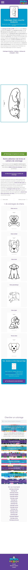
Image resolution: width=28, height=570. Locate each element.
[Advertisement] (14, 70)
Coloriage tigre (14, 501)
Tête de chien (14, 335)
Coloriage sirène (14, 518)
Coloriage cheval (14, 507)
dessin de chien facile (10, 373)
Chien (17, 52)
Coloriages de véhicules (14, 468)
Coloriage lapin (14, 514)
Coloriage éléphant (14, 516)
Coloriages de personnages (14, 455)
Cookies (14, 567)
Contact (14, 564)
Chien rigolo (14, 310)
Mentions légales (14, 565)
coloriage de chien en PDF (8, 28)
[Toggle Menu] (2, 2)
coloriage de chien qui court (13, 188)
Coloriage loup (14, 503)
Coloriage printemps (14, 489)
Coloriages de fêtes (14, 481)
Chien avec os (14, 208)
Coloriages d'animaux (14, 441)
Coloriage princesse (14, 520)
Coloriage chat (14, 509)
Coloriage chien (14, 512)
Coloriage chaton (14, 511)
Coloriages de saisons (14, 474)
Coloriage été (14, 491)
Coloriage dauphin (14, 494)
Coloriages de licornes (14, 461)
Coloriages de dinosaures (14, 448)
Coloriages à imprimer (8, 51)
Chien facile (14, 259)
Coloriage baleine (14, 496)
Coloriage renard (14, 505)
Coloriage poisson (14, 492)
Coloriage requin (14, 498)
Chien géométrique (14, 284)
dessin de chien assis (19, 182)
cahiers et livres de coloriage (15, 167)
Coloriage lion (14, 500)
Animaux (16, 51)
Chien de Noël (14, 234)
